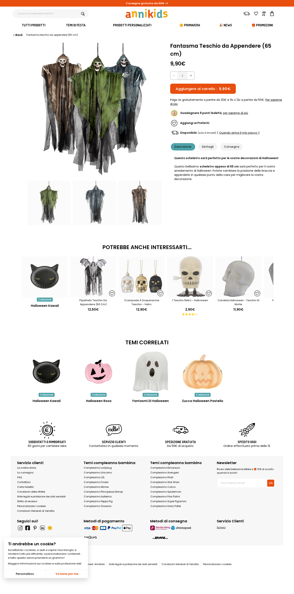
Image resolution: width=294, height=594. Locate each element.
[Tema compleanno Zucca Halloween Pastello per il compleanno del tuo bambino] (203, 372)
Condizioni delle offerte (31, 491)
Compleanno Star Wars (164, 482)
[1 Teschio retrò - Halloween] (190, 295)
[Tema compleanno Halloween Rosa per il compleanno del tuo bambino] (99, 372)
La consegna (25, 472)
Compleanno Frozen (96, 482)
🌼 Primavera (189, 25)
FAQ (19, 477)
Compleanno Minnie (96, 487)
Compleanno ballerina (98, 496)
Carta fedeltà (25, 487)
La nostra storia (26, 467)
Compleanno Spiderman (165, 491)
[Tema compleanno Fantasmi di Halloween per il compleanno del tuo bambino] (151, 372)
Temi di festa (75, 25)
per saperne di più (235, 113)
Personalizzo (25, 574)
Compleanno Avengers (164, 472)
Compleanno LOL (94, 477)
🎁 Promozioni (262, 25)
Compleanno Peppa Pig (98, 501)
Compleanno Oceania (97, 506)
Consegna (231, 147)
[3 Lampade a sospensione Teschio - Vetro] (142, 295)
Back (19, 35)
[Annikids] (147, 13)
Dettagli (208, 147)
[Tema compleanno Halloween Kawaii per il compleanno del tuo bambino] (47, 372)
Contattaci (24, 482)
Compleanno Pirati (161, 477)
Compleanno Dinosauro (165, 467)
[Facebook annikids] (27, 528)
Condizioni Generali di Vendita (35, 511)
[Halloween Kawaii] (45, 295)
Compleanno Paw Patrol (165, 496)
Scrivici (221, 527)
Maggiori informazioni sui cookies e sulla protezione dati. (45, 563)
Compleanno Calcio (163, 487)
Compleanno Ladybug (98, 467)
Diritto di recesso (27, 501)
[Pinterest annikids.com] (35, 528)
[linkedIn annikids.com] (42, 528)
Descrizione (182, 147)
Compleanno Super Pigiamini (168, 501)
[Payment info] (114, 528)
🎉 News (225, 25)
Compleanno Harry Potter (165, 506)
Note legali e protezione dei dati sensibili (41, 496)
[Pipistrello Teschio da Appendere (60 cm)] (93, 295)
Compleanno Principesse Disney (103, 491)
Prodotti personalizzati (132, 25)
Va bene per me (67, 574)
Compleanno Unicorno (98, 472)
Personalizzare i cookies (31, 506)
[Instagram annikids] (20, 528)
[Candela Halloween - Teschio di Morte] (238, 295)
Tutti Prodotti (33, 25)
